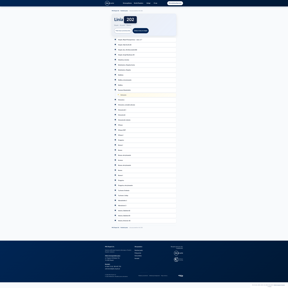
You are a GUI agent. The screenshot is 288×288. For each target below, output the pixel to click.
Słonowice (121, 100)
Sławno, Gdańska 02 (124, 210)
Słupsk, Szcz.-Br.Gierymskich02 (127, 50)
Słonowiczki (121, 115)
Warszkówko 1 (122, 200)
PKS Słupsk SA (115, 10)
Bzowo (120, 150)
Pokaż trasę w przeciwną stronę (123, 30)
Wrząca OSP (122, 130)
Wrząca (120, 125)
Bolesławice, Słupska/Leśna (126, 65)
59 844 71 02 (109, 266)
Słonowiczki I (122, 110)
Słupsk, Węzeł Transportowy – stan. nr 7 (130, 39)
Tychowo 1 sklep (123, 195)
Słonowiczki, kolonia (124, 120)
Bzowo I (120, 145)
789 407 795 (117, 266)
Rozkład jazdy (124, 10)
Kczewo (120, 160)
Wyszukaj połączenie (175, 3)
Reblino (120, 85)
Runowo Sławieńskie (124, 90)
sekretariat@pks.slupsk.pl (112, 268)
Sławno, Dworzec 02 (124, 220)
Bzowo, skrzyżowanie (124, 155)
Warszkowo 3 (122, 205)
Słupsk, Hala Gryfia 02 (124, 45)
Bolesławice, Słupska (124, 70)
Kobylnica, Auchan (123, 60)
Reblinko (120, 75)
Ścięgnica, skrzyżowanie (125, 185)
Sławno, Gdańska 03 (124, 215)
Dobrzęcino (123, 95)
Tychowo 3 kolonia (123, 190)
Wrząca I (120, 135)
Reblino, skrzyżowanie (124, 80)
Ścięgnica (121, 140)
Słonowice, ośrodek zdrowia (126, 105)
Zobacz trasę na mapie (140, 30)
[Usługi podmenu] (152, 3)
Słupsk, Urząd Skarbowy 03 (126, 55)
